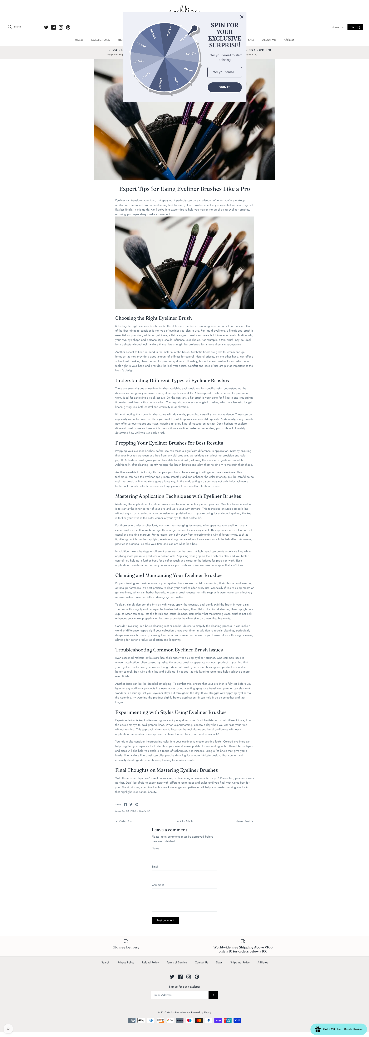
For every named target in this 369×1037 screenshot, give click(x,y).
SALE (251, 40)
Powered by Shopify (201, 1012)
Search (105, 962)
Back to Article (184, 821)
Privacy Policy (125, 962)
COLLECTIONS (100, 40)
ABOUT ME (269, 40)
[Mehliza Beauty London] (184, 11)
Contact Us (201, 962)
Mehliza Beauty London (178, 1012)
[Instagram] (61, 27)
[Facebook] (53, 27)
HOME (79, 40)
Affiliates (289, 40)
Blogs (219, 962)
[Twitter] (46, 27)
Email (155, 867)
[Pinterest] (68, 27)
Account (336, 27)
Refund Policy (150, 962)
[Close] (242, 17)
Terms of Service (177, 962)
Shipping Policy (240, 962)
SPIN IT (224, 87)
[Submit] (213, 995)
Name (155, 848)
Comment (158, 885)
